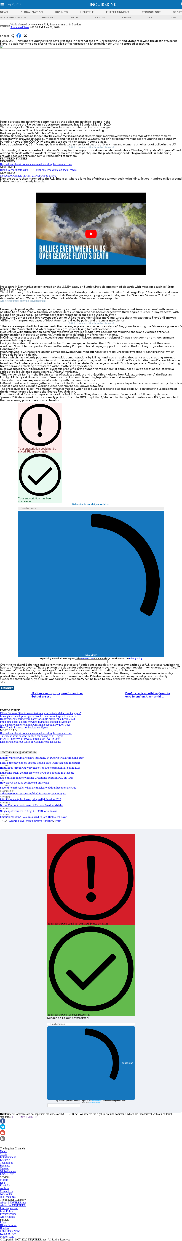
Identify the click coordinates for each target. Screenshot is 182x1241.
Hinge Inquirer (8, 1225)
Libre (3, 1222)
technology (151, 12)
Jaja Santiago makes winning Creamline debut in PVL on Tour (35, 724)
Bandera (4, 1228)
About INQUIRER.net (13, 1202)
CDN (174, 17)
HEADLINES (48, 17)
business (61, 12)
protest (38, 820)
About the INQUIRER (13, 1205)
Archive (4, 1188)
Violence (48, 820)
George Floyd (17, 820)
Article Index (7, 1216)
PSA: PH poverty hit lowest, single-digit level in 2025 (30, 738)
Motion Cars (7, 1236)
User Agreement (9, 1208)
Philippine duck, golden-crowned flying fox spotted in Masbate (35, 721)
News (4, 12)
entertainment (117, 12)
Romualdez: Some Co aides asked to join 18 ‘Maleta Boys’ (33, 817)
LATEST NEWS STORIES (13, 17)
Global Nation (8, 1171)
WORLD (151, 17)
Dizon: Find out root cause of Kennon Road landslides (30, 741)
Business (5, 1165)
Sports (3, 1154)
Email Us (5, 1185)
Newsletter (6, 1193)
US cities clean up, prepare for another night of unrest (57, 694)
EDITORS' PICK (9, 752)
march (29, 820)
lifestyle (87, 12)
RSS (2, 1182)
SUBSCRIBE (127, 1063)
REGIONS (100, 17)
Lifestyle (5, 1159)
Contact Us (6, 1191)
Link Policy (6, 1211)
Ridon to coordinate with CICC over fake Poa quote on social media (38, 169)
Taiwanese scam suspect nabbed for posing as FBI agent (31, 735)
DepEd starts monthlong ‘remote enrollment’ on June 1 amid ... (147, 694)
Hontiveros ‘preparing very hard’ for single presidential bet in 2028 (37, 718)
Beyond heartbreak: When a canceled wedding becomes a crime (36, 164)
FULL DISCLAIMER (24, 1116)
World (5, 26)
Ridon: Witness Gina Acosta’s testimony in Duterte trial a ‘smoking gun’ (40, 713)
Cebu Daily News (10, 1230)
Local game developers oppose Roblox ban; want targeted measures (38, 716)
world (58, 820)
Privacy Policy (135, 658)
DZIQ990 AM (8, 1233)
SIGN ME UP (91, 655)
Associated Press (19, 27)
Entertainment (8, 1157)
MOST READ (29, 752)
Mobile (4, 1179)
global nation (31, 12)
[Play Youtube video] (91, 234)
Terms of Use (87, 658)
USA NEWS (7, 1174)
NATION (126, 17)
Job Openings (7, 1196)
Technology (6, 1162)
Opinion (4, 1168)
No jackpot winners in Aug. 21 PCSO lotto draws (28, 175)
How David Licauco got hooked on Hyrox (24, 727)
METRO (75, 17)
